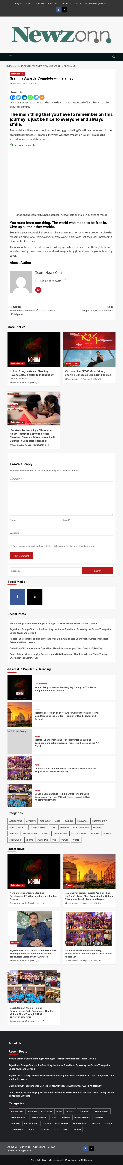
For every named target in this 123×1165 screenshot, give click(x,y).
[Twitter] (18, 97)
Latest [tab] (14, 669)
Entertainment (17, 74)
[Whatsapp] (30, 97)
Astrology (45, 821)
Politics (46, 833)
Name (13, 519)
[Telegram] (36, 97)
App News (31, 821)
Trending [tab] (44, 669)
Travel (37, 709)
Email (66, 519)
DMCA (77, 3)
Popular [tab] (28, 669)
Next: (97, 308)
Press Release (60, 833)
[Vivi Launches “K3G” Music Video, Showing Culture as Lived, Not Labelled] (89, 349)
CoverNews (71, 1160)
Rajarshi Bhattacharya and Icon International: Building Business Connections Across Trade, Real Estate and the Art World (59, 640)
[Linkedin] (24, 97)
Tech (54, 840)
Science (107, 833)
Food (53, 827)
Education (82, 821)
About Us (40, 3)
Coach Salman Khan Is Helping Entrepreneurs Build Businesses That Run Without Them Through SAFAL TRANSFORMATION (59, 656)
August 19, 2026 (35, 383)
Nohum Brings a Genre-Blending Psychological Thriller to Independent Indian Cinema (32, 375)
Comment (16, 478)
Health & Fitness (81, 827)
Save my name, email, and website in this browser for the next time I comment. (54, 546)
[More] (42, 97)
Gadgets (64, 827)
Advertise (52, 3)
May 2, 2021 (34, 83)
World (76, 840)
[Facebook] (12, 97)
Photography (30, 833)
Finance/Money (38, 827)
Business (38, 736)
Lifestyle (97, 827)
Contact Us (66, 3)
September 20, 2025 (36, 445)
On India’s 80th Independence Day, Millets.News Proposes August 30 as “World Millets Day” (56, 648)
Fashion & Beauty (18, 827)
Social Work (15, 840)
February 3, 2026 (90, 379)
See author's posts (50, 280)
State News (43, 840)
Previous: (33, 310)
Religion (95, 833)
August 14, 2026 (35, 961)
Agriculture (15, 821)
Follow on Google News (95, 3)
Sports (29, 840)
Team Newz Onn (18, 83)
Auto (57, 821)
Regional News (78, 833)
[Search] (114, 56)
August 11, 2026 (35, 1021)
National (14, 833)
